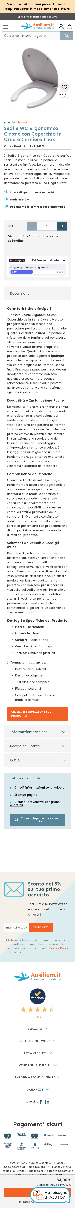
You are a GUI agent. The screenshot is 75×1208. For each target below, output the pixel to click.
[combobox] (37, 35)
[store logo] (37, 25)
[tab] (37, 293)
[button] (64, 90)
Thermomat (24, 122)
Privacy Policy (58, 948)
